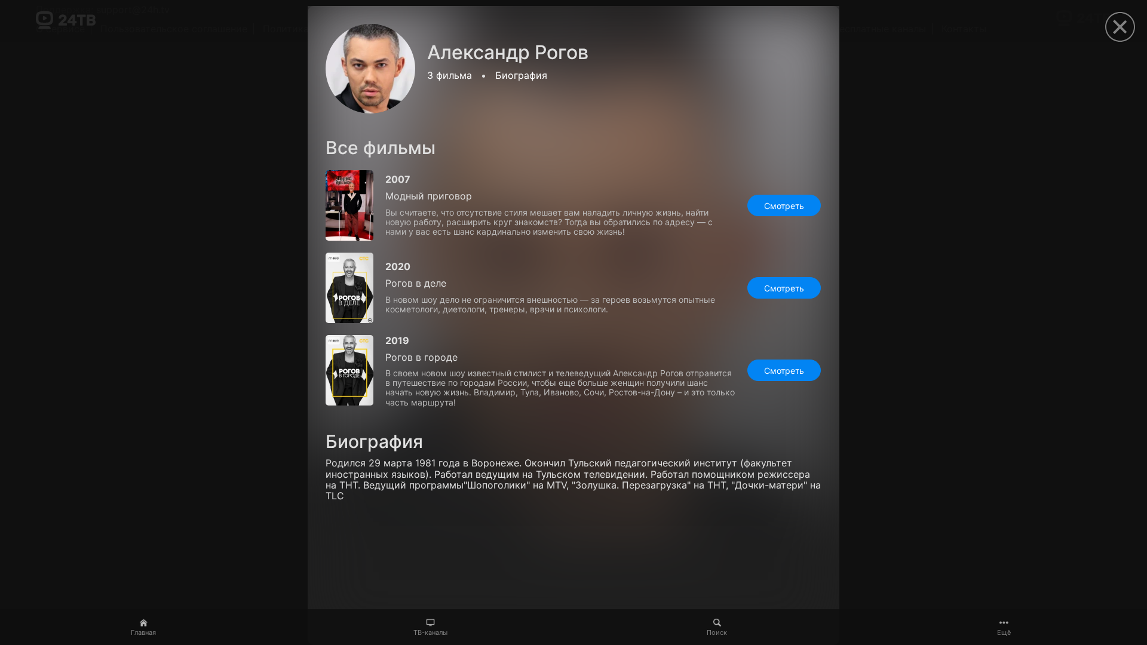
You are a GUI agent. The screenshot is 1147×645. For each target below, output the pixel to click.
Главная (143, 632)
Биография (521, 75)
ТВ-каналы (430, 632)
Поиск (717, 632)
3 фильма (449, 75)
